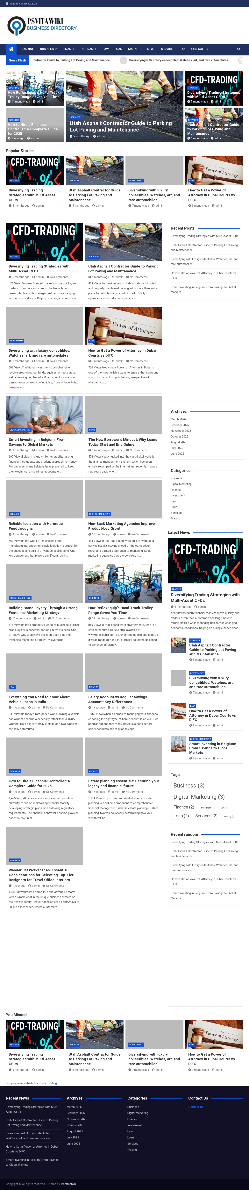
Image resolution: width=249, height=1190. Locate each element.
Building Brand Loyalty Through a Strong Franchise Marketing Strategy (43, 610)
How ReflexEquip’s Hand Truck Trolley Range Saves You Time (34, 94)
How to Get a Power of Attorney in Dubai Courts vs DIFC (211, 195)
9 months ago (200, 205)
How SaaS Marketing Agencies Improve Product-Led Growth (121, 526)
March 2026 (178, 419)
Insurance (89, 49)
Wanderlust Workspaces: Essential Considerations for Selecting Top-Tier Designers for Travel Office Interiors (41, 875)
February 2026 (180, 425)
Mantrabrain (68, 1184)
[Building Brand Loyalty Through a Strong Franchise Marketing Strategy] (44, 583)
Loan (118, 49)
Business (47, 49)
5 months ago (199, 101)
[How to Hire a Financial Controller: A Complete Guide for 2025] (44, 757)
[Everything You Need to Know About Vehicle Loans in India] (44, 672)
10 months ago (101, 534)
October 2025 (179, 436)
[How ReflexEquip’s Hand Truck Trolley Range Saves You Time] (123, 583)
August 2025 (179, 442)
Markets (134, 49)
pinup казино (14, 1083)
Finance (69, 49)
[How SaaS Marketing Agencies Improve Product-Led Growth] (123, 499)
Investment (78, 117)
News (151, 49)
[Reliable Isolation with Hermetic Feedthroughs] (44, 499)
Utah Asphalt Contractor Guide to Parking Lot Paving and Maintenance (213, 129)
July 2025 (177, 448)
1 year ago (17, 138)
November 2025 (181, 430)
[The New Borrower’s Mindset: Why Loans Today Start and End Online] (123, 415)
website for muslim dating (40, 1083)
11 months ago (20, 101)
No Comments (59, 277)
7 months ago (83, 136)
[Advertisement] (200, 357)
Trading (193, 88)
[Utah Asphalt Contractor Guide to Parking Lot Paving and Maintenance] (123, 242)
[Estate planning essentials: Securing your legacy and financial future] (123, 757)
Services (167, 49)
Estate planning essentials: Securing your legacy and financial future (123, 783)
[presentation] (68, 107)
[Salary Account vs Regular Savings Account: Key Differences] (123, 672)
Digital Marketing (20, 430)
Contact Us (200, 49)
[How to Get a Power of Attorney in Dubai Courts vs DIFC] (123, 326)
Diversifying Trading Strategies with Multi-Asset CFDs (213, 94)
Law (106, 49)
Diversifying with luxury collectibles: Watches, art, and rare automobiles (115, 126)
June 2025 (177, 453)
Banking (27, 49)
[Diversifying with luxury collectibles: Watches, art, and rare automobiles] (44, 326)
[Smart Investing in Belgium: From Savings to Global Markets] (44, 415)
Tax (182, 49)
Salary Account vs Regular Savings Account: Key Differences (117, 699)
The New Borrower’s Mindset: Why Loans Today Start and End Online (122, 442)
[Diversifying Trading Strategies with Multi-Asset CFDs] (44, 242)
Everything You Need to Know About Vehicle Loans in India (39, 699)
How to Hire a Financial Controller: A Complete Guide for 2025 (33, 129)
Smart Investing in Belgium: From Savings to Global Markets (37, 442)
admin (40, 101)
